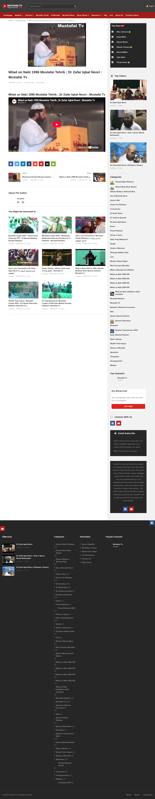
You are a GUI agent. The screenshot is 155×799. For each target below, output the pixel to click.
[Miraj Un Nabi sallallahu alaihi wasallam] (112, 294)
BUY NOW (128, 406)
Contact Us (86, 559)
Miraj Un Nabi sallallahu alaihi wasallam (62, 689)
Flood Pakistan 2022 (66, 608)
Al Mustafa (55, 15)
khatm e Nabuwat (117, 248)
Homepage (8, 15)
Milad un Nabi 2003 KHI (119, 287)
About (137, 795)
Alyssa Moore (122, 42)
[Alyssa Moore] (113, 43)
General (28, 15)
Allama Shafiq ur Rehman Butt (122, 191)
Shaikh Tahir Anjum (118, 343)
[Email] (23, 202)
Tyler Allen (121, 57)
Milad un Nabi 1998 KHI (119, 279)
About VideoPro (88, 544)
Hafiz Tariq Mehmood (119, 239)
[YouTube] (118, 423)
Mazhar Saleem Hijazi (119, 261)
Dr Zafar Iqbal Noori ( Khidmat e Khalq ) (126, 165)
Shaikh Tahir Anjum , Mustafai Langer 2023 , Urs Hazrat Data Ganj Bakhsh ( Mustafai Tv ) (22, 303)
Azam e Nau (115, 200)
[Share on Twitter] (17, 163)
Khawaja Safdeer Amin (119, 252)
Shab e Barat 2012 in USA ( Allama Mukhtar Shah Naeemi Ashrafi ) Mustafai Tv (89, 270)
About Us (119, 15)
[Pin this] (41, 163)
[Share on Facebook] (10, 163)
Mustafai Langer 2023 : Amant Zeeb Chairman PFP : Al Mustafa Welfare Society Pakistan (23, 238)
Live (111, 15)
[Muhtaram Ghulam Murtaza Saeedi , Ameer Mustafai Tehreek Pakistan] (31, 177)
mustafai (20, 199)
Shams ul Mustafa (117, 348)
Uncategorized (20, 21)
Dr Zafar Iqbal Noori (118, 103)
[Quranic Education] (112, 322)
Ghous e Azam (116, 235)
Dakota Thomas (123, 47)
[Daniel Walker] (113, 53)
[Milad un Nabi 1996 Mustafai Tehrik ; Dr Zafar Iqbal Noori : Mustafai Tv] (23, 225)
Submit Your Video (89, 551)
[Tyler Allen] (113, 58)
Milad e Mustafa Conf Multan (122, 270)
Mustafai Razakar (117, 299)
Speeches (96, 15)
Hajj (105, 15)
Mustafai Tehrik (42, 15)
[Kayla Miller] (113, 38)
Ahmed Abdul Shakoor (124, 182)
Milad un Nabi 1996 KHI (119, 274)
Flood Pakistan (116, 231)
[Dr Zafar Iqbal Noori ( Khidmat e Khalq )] (128, 152)
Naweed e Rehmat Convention (122, 307)
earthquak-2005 (64, 783)
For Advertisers (88, 555)
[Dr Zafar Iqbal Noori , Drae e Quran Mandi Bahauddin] (128, 120)
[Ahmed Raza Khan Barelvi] (112, 188)
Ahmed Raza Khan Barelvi (126, 187)
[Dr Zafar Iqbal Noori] (128, 90)
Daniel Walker (122, 52)
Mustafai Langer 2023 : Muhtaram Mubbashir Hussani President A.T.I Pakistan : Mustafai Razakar (56, 238)
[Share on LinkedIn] (23, 163)
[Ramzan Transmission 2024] (112, 331)
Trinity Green (122, 62)
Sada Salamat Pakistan (119, 335)
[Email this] (53, 163)
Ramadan (114, 325)
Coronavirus (115, 209)
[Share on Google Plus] (35, 163)
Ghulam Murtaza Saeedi (65, 764)
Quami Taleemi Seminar (119, 316)
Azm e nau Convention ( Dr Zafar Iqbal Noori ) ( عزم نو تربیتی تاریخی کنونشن (21, 270)
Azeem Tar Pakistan (118, 205)
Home (10, 21)
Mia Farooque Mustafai (119, 265)
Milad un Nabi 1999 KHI (119, 283)
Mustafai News (68, 15)
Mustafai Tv (122, 378)
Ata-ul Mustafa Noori (118, 196)
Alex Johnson (122, 32)
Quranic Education (123, 321)
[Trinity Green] (113, 63)
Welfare (18, 15)
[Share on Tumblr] (29, 163)
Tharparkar (114, 357)
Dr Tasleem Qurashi (118, 218)
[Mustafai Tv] (113, 380)
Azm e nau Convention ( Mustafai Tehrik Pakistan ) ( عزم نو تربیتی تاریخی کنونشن (89, 238)
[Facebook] (18, 202)
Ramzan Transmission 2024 (126, 330)
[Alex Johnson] (113, 33)
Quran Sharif (82, 15)
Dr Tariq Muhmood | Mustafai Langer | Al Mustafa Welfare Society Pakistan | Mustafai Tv (56, 303)
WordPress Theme (89, 548)
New (112, 312)
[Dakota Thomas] (113, 48)
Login (151, 6)
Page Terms (86, 562)
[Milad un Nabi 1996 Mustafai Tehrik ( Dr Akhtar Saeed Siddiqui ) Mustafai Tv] (82, 177)
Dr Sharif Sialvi (116, 213)
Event (112, 226)
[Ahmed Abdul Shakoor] (112, 183)
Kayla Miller (121, 37)
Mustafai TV (115, 303)
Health (113, 244)
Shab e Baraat (116, 339)
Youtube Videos (132, 15)
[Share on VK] (47, 163)
